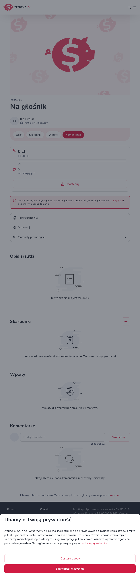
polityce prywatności (94, 543)
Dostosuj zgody (70, 558)
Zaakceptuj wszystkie (70, 569)
